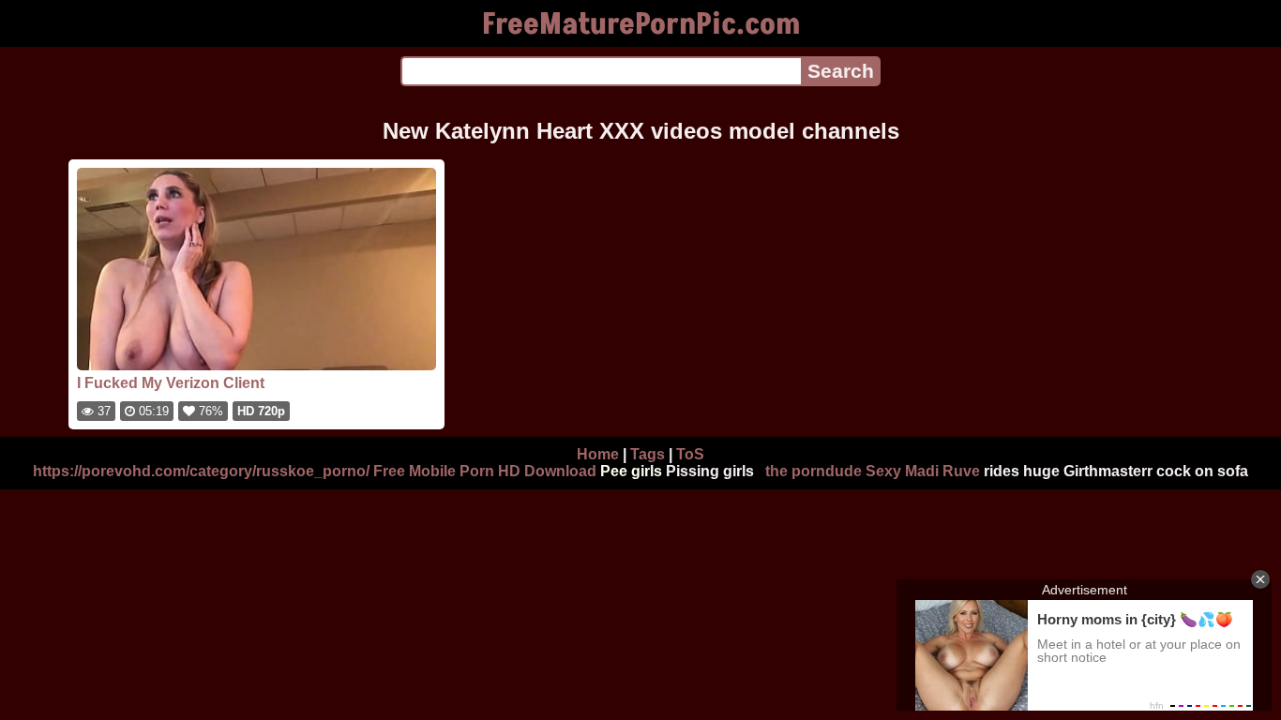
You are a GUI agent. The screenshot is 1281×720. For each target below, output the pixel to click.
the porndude (813, 471)
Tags (647, 454)
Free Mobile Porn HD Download (484, 471)
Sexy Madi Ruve (923, 471)
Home (598, 454)
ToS (690, 454)
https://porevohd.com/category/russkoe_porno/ (201, 471)
